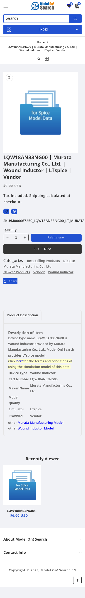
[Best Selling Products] (47, 58)
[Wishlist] (6, 211)
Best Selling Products (43, 260)
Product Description (22, 315)
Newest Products (16, 272)
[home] (42, 593)
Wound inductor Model (36, 428)
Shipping (37, 195)
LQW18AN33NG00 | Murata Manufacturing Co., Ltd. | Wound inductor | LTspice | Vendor (22, 511)
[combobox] (42, 19)
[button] (8, 6)
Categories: (13, 260)
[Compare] (14, 211)
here (19, 361)
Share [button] (13, 281)
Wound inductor (60, 272)
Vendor (39, 272)
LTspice (69, 260)
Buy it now (43, 249)
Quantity (10, 229)
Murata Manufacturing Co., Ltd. (27, 266)
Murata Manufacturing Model (40, 422)
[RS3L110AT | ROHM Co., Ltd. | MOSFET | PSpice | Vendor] (39, 58)
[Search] (75, 19)
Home (41, 42)
